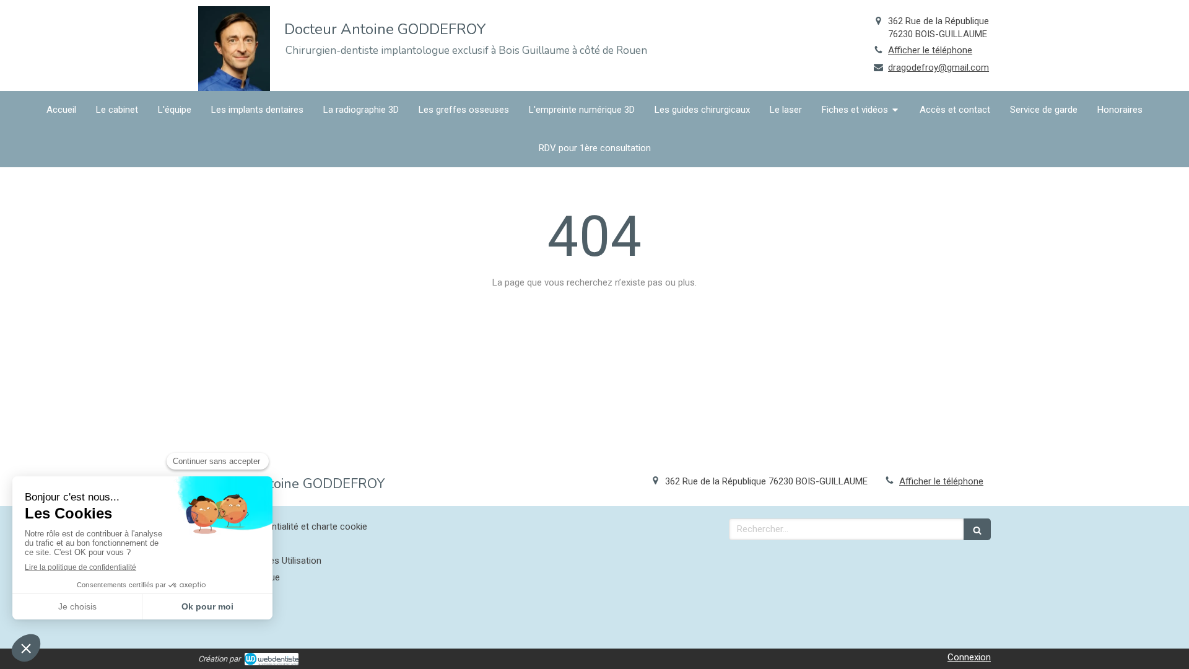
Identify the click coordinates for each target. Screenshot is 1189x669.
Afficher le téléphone (930, 50)
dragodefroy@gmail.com (938, 67)
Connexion (969, 657)
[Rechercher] (977, 529)
